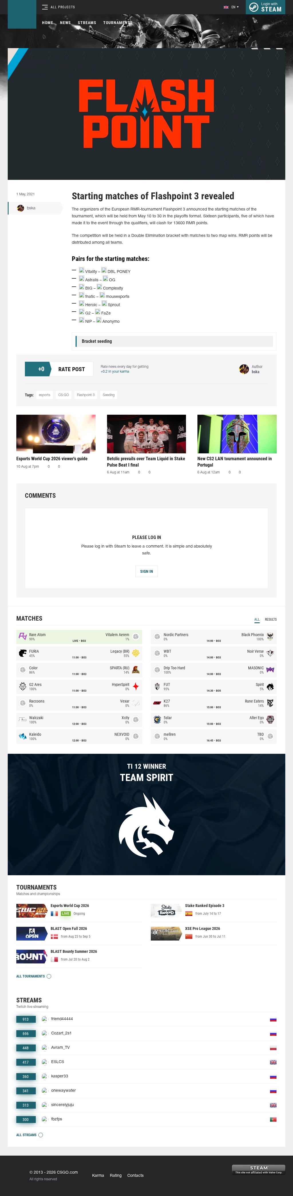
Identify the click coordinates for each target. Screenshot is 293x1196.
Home (47, 22)
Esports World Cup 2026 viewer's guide (52, 458)
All (257, 619)
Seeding (109, 395)
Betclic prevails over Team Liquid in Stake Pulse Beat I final (146, 462)
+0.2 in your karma (115, 371)
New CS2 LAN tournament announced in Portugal (234, 462)
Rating (116, 1176)
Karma (98, 1176)
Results (271, 619)
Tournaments (118, 22)
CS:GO (63, 395)
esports (44, 395)
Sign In (146, 571)
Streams (87, 22)
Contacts (135, 1176)
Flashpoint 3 (86, 395)
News (65, 22)
